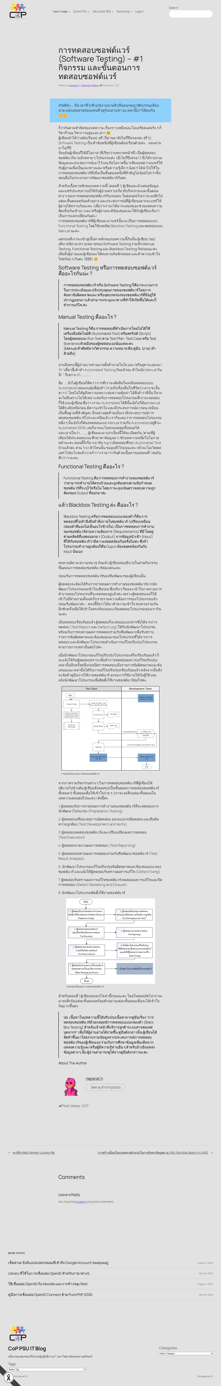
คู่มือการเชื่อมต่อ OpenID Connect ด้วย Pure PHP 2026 (50, 1295)
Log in (139, 11)
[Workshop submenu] (131, 11)
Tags (12, 1364)
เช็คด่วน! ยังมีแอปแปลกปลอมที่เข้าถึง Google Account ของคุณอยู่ (58, 1263)
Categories (168, 1347)
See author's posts (106, 1087)
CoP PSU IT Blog (27, 1348)
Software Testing (90, 85)
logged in (81, 1202)
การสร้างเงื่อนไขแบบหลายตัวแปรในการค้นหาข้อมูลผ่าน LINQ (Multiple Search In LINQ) (153, 1152)
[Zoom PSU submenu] (89, 11)
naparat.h (74, 85)
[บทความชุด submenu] (69, 11)
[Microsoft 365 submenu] (112, 11)
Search (173, 8)
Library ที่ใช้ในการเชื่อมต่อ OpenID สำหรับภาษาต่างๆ (48, 1273)
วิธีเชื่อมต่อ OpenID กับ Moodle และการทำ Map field (47, 1284)
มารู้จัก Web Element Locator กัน (34, 1152)
